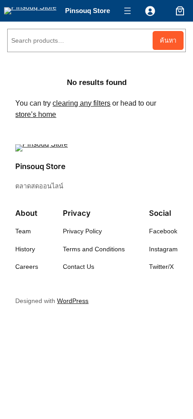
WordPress (72, 300)
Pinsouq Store (87, 10)
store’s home (35, 114)
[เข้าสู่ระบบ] (150, 11)
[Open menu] (127, 10)
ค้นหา (168, 40)
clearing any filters (81, 103)
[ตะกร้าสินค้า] (178, 11)
